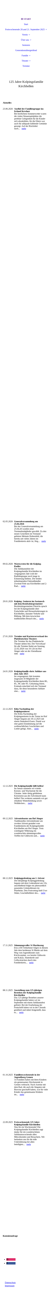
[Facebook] (7, 1263)
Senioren (26, 45)
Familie (25, 55)
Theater (25, 61)
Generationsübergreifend (26, 50)
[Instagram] (7, 1259)
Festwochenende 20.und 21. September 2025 (25, 29)
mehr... (6, 940)
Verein (25, 34)
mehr (24, 128)
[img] (26, 8)
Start (26, 24)
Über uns (25, 40)
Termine (26, 66)
